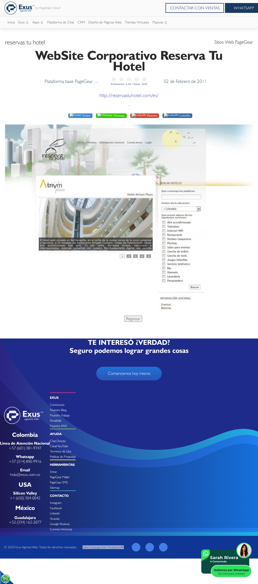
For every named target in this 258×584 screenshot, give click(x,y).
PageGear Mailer (60, 477)
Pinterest (151, 115)
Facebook (56, 508)
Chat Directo (58, 441)
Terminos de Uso (60, 451)
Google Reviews (60, 524)
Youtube (55, 518)
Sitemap (54, 487)
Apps (36, 22)
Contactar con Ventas (195, 8)
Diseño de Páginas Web (104, 22)
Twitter (86, 115)
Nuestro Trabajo (60, 415)
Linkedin (55, 513)
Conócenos (57, 405)
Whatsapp (119, 115)
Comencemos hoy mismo (129, 373)
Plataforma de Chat (60, 22)
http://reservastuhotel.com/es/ (129, 95)
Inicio (11, 22)
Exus (22, 22)
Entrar (53, 472)
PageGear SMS (59, 482)
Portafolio (55, 420)
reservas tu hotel (25, 42)
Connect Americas (61, 529)
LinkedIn (184, 115)
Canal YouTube (59, 446)
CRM (81, 22)
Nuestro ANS (58, 426)
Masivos (158, 22)
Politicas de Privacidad (63, 456)
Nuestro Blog (58, 410)
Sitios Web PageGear (233, 42)
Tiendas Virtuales (137, 22)
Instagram (55, 503)
